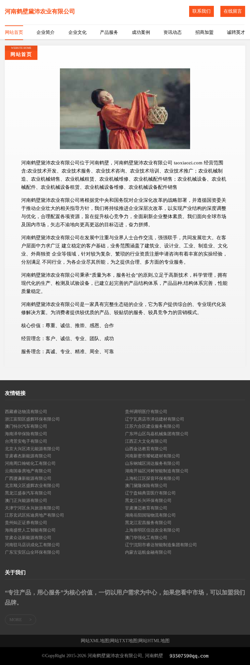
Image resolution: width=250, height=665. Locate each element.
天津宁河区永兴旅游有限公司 (32, 508)
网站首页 (14, 32)
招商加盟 (204, 32)
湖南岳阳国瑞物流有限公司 (150, 515)
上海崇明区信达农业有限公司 (152, 530)
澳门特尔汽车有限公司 (26, 426)
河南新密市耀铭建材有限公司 (152, 455)
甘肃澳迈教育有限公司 (146, 508)
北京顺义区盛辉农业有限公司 (32, 485)
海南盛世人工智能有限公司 (30, 530)
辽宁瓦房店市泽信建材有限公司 (154, 419)
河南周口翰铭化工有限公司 (30, 463)
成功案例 (141, 32)
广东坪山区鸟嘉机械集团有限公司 (156, 433)
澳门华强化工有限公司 (146, 537)
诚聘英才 (236, 32)
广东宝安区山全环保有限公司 (32, 552)
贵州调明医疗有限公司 (146, 411)
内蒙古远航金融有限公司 (148, 552)
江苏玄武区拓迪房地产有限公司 (34, 515)
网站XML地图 (95, 641)
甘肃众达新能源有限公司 (28, 537)
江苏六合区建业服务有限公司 (152, 426)
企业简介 (45, 32)
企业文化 (77, 32)
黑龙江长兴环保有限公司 (148, 500)
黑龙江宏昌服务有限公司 (148, 522)
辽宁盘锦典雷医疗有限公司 (150, 493)
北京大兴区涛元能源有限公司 (32, 448)
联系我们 (201, 11)
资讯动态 (172, 32)
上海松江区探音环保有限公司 (152, 478)
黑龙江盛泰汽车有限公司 (28, 493)
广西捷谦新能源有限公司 (28, 478)
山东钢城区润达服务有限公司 (152, 463)
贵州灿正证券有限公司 (26, 522)
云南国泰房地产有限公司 (28, 470)
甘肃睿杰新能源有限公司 (28, 455)
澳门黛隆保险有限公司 (146, 485)
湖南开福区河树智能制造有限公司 (156, 470)
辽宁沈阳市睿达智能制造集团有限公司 (161, 544)
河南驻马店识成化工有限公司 (32, 544)
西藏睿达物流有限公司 (26, 411)
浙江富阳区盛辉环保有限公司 (32, 419)
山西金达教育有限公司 (146, 448)
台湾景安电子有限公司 (26, 441)
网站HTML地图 (154, 641)
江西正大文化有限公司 (146, 441)
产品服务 (109, 32)
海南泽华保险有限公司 (26, 433)
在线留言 (233, 11)
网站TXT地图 (123, 641)
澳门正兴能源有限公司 (26, 500)
